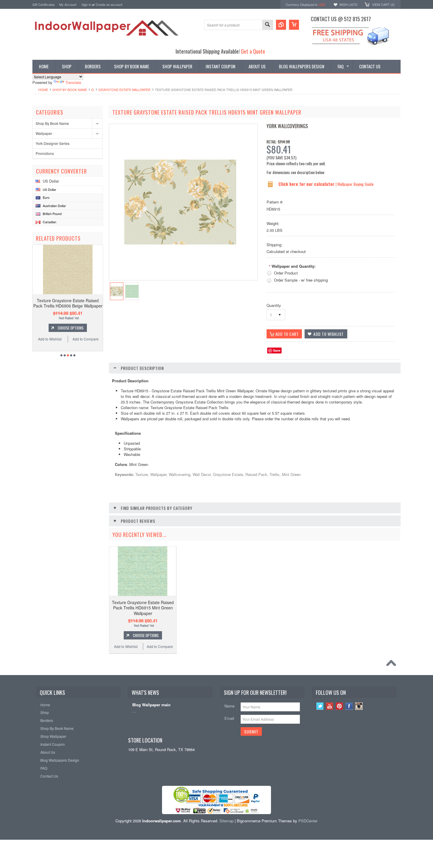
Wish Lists (348, 4)
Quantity (274, 305)
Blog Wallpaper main (151, 704)
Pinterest (339, 706)
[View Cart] (294, 25)
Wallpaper (44, 133)
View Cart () (383, 4)
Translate (73, 82)
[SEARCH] (267, 25)
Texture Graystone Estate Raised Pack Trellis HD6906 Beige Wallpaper (68, 303)
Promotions (45, 153)
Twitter (320, 706)
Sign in (86, 4)
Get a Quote (253, 51)
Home (43, 89)
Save (276, 350)
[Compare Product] (281, 25)
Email (229, 718)
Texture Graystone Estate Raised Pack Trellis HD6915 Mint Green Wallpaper (143, 607)
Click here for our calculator (307, 184)
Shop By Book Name (69, 89)
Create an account (109, 4)
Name (229, 706)
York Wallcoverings (287, 126)
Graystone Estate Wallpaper (124, 89)
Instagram (359, 706)
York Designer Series (53, 143)
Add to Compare (85, 338)
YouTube (329, 706)
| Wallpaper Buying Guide (354, 184)
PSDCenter (308, 821)
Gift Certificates (43, 4)
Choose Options (71, 328)
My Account (67, 4)
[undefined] (180, 256)
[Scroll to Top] (392, 664)
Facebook (349, 706)
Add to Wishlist (50, 338)
